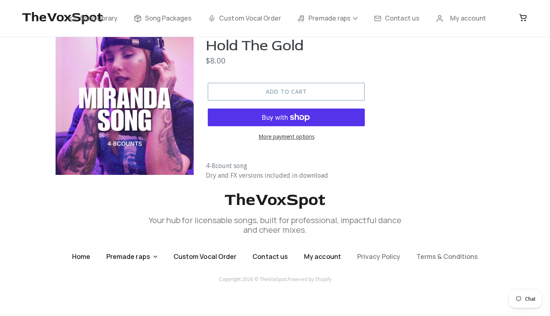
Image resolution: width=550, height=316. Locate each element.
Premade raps (329, 18)
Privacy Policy (378, 256)
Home (81, 256)
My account (468, 18)
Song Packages (168, 18)
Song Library (99, 18)
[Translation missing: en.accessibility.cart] (523, 18)
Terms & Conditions (447, 256)
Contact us (402, 18)
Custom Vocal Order (250, 18)
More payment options (286, 136)
